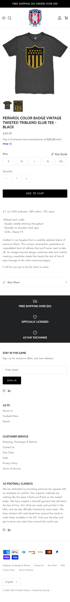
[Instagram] (4, 390)
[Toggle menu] (3, 18)
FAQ (5, 458)
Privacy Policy (10, 463)
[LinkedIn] (9, 390)
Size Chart (8, 452)
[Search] (11, 18)
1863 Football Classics (20, 590)
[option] (35, 63)
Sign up (12, 380)
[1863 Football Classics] (35, 18)
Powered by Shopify (40, 590)
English (9, 582)
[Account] (59, 18)
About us (8, 411)
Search (6, 421)
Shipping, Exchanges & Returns (20, 442)
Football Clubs (10, 416)
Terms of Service (12, 468)
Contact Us (8, 447)
